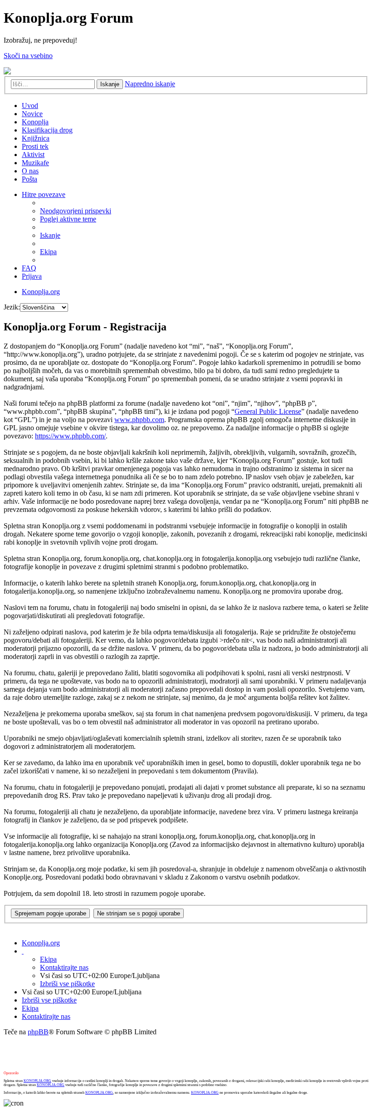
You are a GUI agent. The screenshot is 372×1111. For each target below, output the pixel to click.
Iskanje (109, 84)
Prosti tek (35, 146)
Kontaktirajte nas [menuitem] (64, 967)
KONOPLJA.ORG (37, 1081)
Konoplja (35, 122)
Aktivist (33, 154)
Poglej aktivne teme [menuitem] (68, 219)
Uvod (30, 105)
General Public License (268, 411)
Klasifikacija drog (47, 130)
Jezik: (12, 307)
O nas (30, 171)
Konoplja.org (41, 291)
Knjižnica (35, 138)
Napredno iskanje (150, 84)
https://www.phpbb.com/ (70, 436)
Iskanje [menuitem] (50, 235)
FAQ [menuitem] (29, 268)
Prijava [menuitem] (32, 276)
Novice (32, 114)
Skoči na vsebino (28, 55)
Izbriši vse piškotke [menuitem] (67, 984)
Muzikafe (35, 163)
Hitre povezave (43, 194)
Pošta (29, 179)
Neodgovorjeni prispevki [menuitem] (75, 211)
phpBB (38, 1032)
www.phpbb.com (139, 419)
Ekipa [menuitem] (48, 252)
